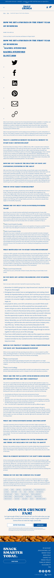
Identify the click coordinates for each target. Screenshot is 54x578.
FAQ (49, 567)
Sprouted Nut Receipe (18, 496)
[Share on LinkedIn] (28, 83)
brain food (18, 489)
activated (6, 489)
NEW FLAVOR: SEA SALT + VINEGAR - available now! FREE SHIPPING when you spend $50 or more (27, 2)
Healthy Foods (14, 491)
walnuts (32, 498)
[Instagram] (43, 571)
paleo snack (31, 491)
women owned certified (41, 498)
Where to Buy (46, 553)
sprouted (17, 494)
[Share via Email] (28, 104)
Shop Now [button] (14, 561)
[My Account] (47, 7)
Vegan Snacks (24, 498)
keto (20, 491)
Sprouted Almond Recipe (36, 494)
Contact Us (47, 557)
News (8, 13)
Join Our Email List (44, 550)
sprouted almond (24, 494)
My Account (47, 548)
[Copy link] (28, 114)
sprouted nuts (29, 496)
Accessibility (46, 565)
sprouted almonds (8, 496)
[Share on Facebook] (28, 73)
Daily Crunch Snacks (37, 152)
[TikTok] (49, 571)
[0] (49, 7)
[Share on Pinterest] (28, 93)
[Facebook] (40, 571)
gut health (6, 491)
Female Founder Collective (39, 489)
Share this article (8, 32)
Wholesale (47, 555)
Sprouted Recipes (37, 496)
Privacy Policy (46, 560)
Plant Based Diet (39, 491)
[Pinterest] (46, 571)
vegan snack (16, 498)
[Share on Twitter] (28, 62)
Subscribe (40, 525)
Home (4, 13)
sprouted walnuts (8, 498)
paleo (25, 491)
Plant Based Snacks (8, 494)
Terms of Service (45, 562)
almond (12, 489)
